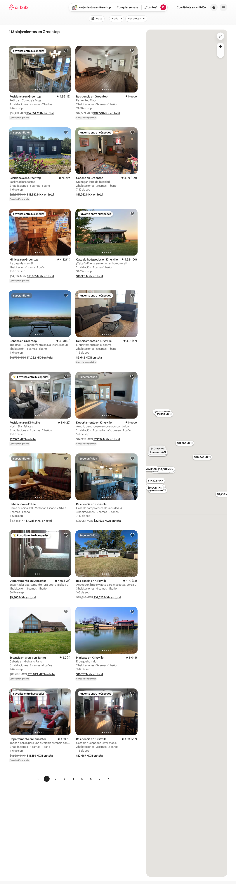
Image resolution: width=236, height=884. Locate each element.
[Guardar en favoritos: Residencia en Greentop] (66, 51)
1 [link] (46, 778)
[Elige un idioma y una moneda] (214, 7)
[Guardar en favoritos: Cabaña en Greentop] (132, 132)
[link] (38, 779)
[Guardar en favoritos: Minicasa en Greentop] (66, 214)
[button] (40, 113)
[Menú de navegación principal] (223, 7)
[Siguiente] (108, 779)
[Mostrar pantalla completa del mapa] (220, 36)
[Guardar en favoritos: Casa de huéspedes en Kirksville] (132, 214)
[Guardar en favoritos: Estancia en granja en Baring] (66, 612)
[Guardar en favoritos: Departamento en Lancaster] (66, 535)
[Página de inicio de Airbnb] (18, 7)
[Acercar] (220, 46)
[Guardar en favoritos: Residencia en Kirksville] (66, 377)
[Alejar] (220, 54)
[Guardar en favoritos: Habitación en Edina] (66, 458)
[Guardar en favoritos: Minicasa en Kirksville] (132, 612)
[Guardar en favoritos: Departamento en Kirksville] (132, 295)
